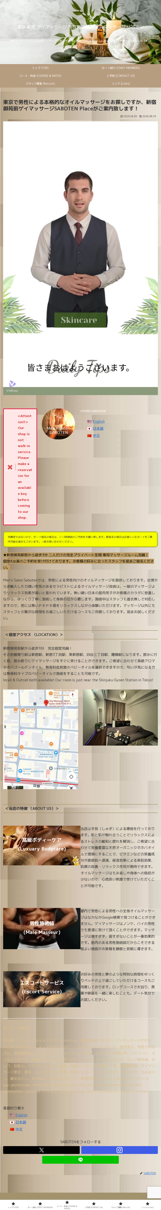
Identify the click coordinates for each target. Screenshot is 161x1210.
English (99, 421)
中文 (96, 435)
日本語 (98, 428)
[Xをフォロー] (41, 1150)
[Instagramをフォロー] (119, 1150)
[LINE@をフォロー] (80, 1160)
